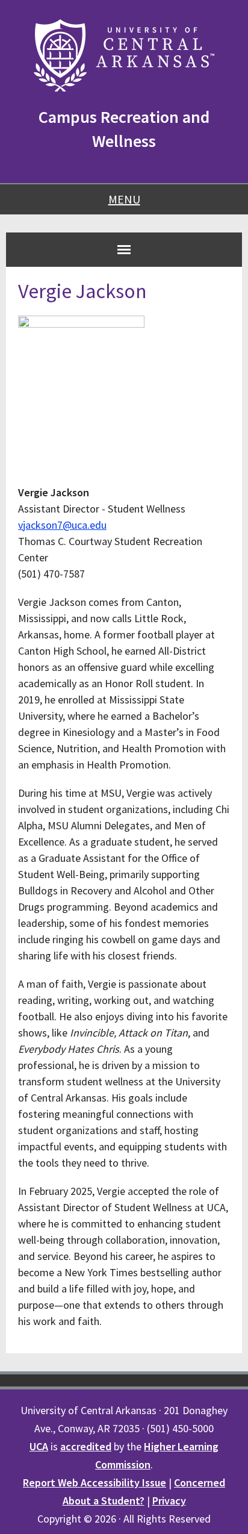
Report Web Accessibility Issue (94, 1482)
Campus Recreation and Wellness (124, 129)
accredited (85, 1446)
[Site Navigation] (124, 249)
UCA (38, 1446)
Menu (124, 199)
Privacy (169, 1500)
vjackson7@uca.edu (62, 525)
